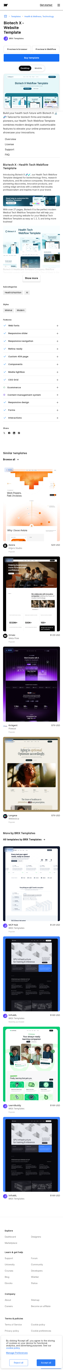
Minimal (8, 310)
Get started (46, 5)
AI (27, 292)
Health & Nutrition (13, 292)
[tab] (31, 139)
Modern (20, 310)
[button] (58, 5)
